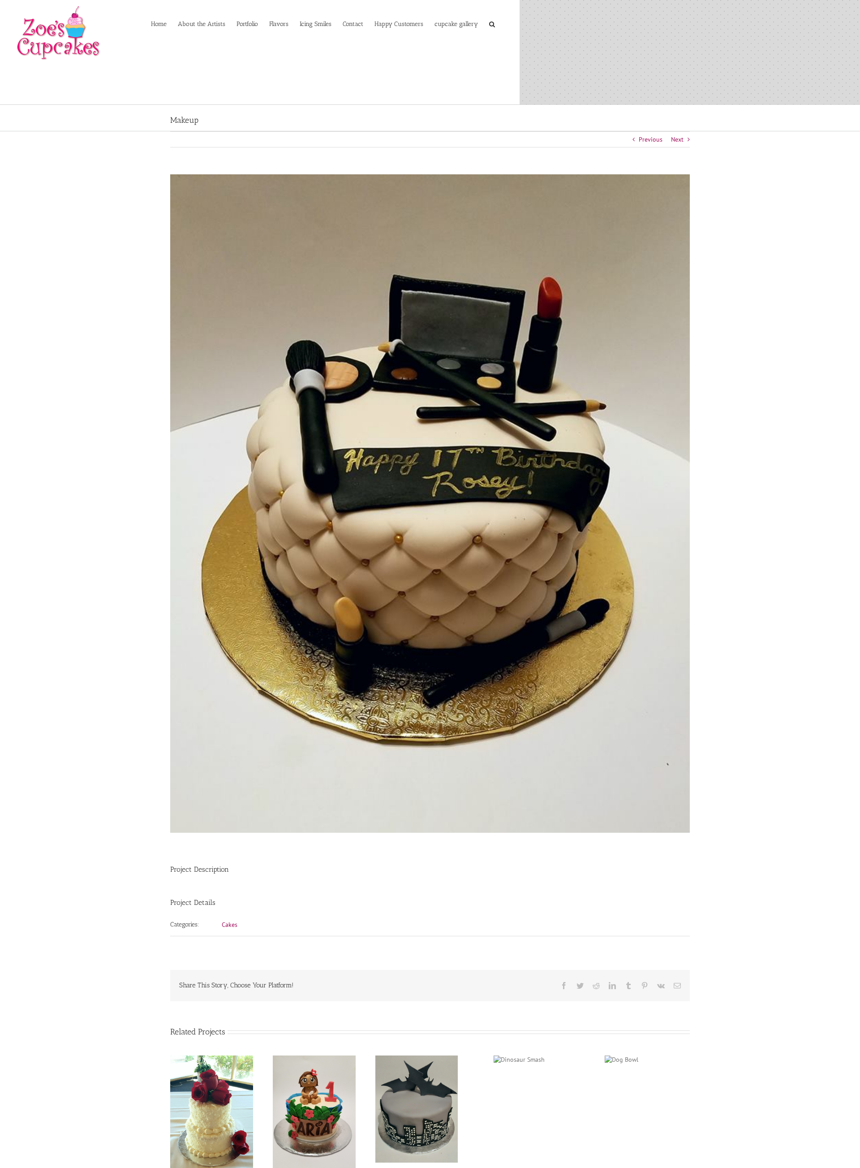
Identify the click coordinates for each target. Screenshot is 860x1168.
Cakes (229, 925)
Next (677, 139)
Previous (650, 139)
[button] (492, 23)
